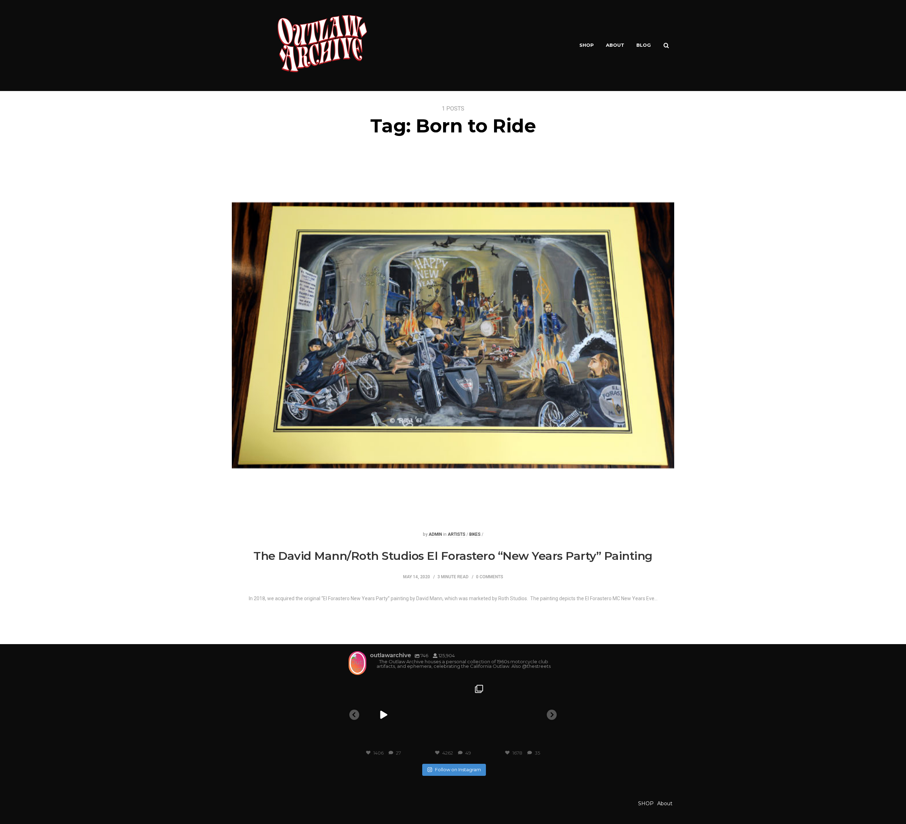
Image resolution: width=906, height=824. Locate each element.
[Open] (383, 715)
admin (435, 534)
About (615, 45)
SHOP (586, 45)
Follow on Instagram (458, 769)
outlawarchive (382, 688)
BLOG (643, 45)
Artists (456, 534)
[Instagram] (409, 741)
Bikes (475, 534)
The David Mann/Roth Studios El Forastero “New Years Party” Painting (453, 556)
